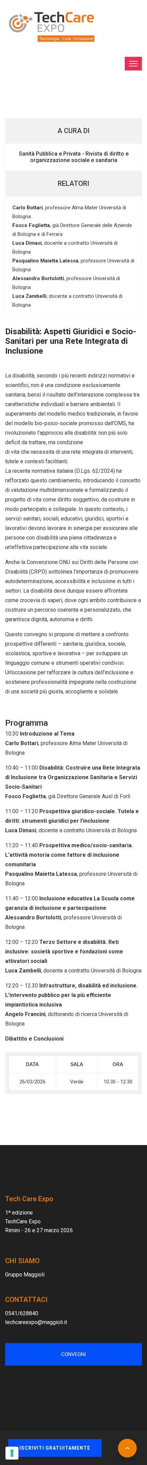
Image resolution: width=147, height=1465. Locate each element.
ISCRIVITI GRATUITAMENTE (54, 1448)
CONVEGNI (73, 1354)
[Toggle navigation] (133, 63)
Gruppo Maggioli (24, 1274)
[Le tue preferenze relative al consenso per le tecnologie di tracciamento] (11, 1453)
